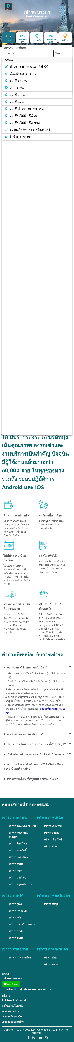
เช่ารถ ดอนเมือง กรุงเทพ (22, 826)
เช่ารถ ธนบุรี (16, 864)
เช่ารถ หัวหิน (51, 958)
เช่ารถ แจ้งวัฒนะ (18, 857)
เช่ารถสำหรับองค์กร (13, 1022)
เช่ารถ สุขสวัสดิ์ (17, 850)
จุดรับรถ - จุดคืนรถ (15, 48)
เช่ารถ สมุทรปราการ (20, 884)
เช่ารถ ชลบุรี (51, 904)
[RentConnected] (8, 10)
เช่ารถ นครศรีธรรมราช (22, 924)
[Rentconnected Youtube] (41, 1038)
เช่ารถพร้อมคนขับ (12, 1016)
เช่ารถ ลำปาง (51, 833)
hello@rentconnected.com (35, 989)
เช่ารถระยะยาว (10, 1011)
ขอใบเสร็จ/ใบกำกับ (12, 1006)
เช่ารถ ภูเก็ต (15, 904)
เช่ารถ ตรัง (15, 917)
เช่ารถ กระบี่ (16, 931)
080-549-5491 (15, 978)
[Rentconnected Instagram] (46, 1038)
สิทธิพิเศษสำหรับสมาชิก (15, 1000)
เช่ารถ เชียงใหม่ (53, 839)
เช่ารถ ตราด (51, 964)
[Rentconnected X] (37, 1038)
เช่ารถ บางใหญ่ (17, 877)
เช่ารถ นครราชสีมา (20, 958)
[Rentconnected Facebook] (28, 1038)
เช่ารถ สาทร (16, 871)
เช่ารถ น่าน (50, 846)
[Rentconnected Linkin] (33, 1038)
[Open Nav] (67, 7)
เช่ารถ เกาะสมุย (18, 911)
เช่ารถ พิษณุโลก (18, 843)
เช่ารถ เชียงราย (53, 826)
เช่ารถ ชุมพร (16, 938)
